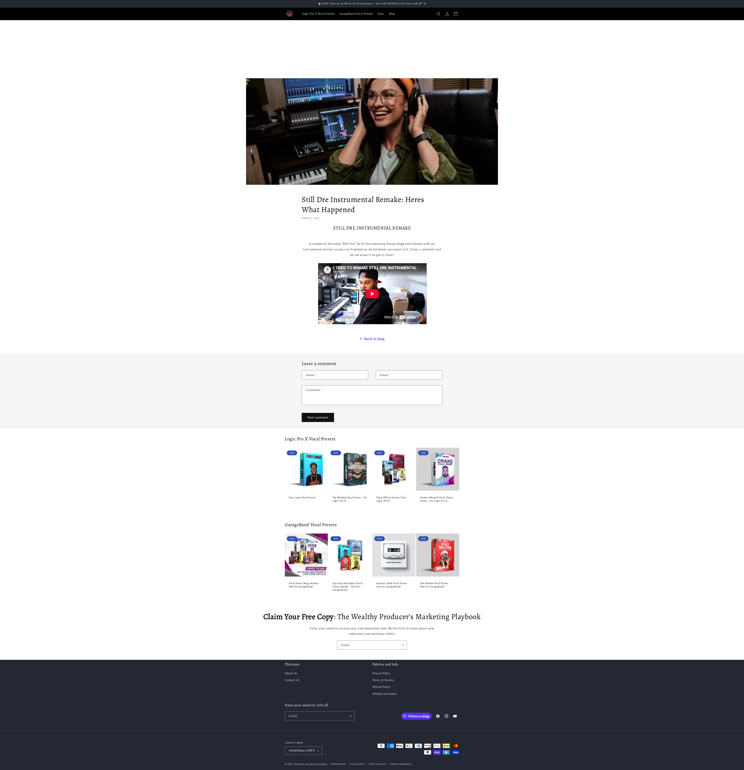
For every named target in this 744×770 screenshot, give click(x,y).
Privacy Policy (381, 673)
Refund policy (338, 764)
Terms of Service (383, 680)
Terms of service (377, 764)
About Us (291, 673)
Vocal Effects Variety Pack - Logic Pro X (392, 499)
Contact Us (292, 680)
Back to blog (374, 339)
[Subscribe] (402, 645)
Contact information (400, 764)
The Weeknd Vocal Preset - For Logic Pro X (349, 499)
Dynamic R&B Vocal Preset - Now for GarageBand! (392, 585)
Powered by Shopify (316, 764)
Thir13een (299, 764)
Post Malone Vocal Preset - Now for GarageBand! (435, 585)
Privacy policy (357, 764)
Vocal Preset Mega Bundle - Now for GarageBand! (304, 585)
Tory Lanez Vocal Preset (302, 497)
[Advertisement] (372, 49)
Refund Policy (381, 686)
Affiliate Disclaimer (384, 693)
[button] (438, 14)
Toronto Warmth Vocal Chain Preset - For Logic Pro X (436, 499)
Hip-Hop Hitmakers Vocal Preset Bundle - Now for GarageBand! (347, 586)
